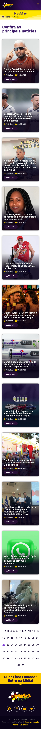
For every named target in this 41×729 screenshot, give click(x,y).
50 (23, 665)
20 (33, 638)
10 (29, 631)
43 (16, 658)
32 (8, 651)
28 (29, 644)
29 (33, 644)
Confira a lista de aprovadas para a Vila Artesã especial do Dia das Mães (19, 462)
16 (16, 638)
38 (33, 651)
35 (20, 651)
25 (16, 644)
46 (29, 658)
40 (3, 658)
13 (3, 638)
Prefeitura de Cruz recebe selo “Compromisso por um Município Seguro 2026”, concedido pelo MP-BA (20, 510)
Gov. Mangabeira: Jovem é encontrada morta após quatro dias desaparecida (20, 216)
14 (8, 638)
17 (20, 638)
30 (37, 644)
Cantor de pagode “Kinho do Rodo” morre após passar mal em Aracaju (19, 266)
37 (29, 651)
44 (20, 658)
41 (8, 658)
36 (24, 651)
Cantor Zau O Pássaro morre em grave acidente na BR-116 (19, 70)
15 (12, 638)
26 (20, 644)
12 (38, 631)
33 (12, 651)
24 (12, 644)
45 (24, 658)
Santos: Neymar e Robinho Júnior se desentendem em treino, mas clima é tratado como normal (18, 117)
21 (37, 638)
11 (33, 631)
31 (3, 651)
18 (24, 638)
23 (8, 644)
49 (18, 665)
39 (37, 651)
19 (29, 638)
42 (12, 658)
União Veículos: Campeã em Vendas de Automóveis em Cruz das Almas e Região (18, 413)
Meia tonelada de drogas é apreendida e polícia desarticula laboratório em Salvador (18, 609)
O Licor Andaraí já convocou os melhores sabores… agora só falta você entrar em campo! (20, 315)
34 (16, 651)
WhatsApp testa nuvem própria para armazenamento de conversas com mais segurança (20, 559)
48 (37, 658)
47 (33, 658)
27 (24, 644)
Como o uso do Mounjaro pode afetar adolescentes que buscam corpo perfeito (20, 364)
